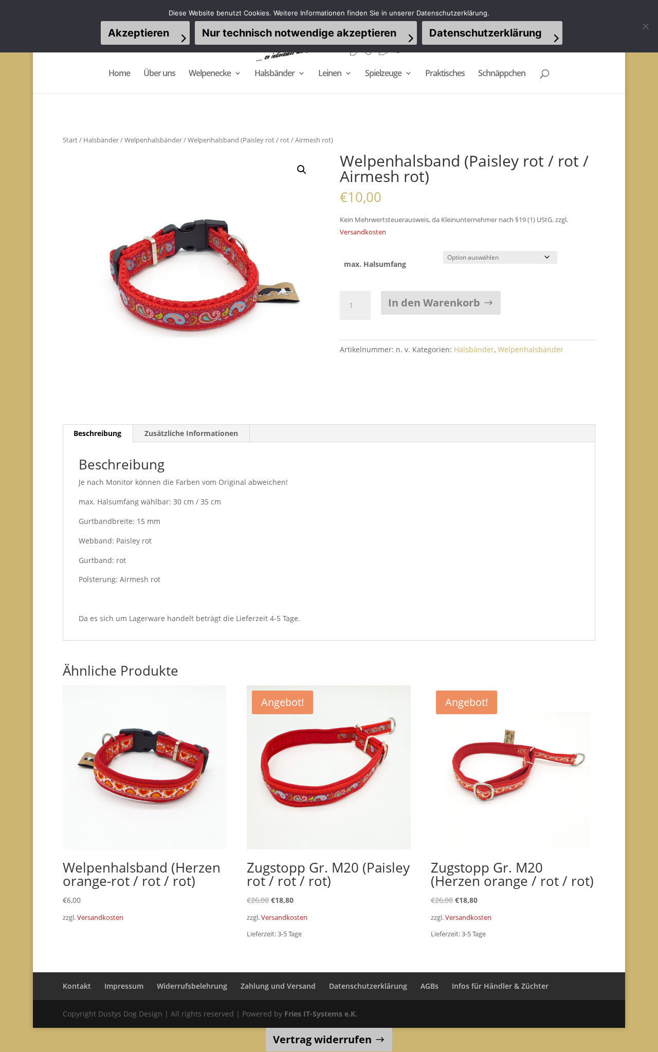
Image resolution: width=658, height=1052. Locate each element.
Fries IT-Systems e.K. (320, 1014)
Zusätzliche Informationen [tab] (191, 433)
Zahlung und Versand (278, 986)
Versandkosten (363, 232)
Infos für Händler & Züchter (500, 986)
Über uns (159, 74)
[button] (302, 169)
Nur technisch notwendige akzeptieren (299, 33)
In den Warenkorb (434, 303)
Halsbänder (274, 74)
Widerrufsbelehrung (192, 986)
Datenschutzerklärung (368, 986)
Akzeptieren (138, 33)
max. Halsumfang (375, 264)
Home (119, 74)
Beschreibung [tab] (97, 433)
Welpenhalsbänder (153, 139)
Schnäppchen (501, 74)
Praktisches (445, 74)
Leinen (329, 74)
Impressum (123, 986)
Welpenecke (210, 74)
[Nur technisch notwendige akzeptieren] (645, 26)
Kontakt (77, 986)
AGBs (429, 986)
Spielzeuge (383, 74)
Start (70, 139)
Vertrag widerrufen (322, 1039)
